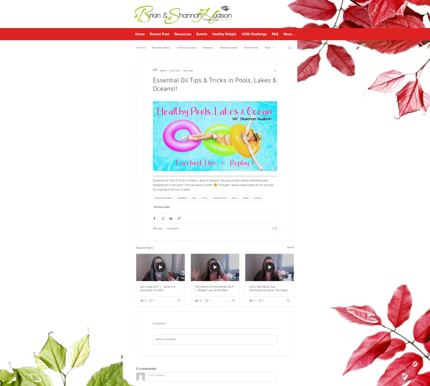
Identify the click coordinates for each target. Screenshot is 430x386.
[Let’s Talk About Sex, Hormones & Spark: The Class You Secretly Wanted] (269, 267)
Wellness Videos (229, 47)
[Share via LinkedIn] (171, 218)
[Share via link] (179, 218)
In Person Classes (186, 47)
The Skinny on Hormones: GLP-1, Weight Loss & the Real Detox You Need (215, 288)
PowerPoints (251, 47)
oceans (257, 198)
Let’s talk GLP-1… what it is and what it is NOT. (157, 288)
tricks (204, 198)
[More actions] (275, 71)
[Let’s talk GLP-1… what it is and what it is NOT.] (160, 267)
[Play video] (215, 136)
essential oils (219, 198)
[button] (183, 34)
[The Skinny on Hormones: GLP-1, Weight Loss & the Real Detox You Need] (215, 267)
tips (194, 198)
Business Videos (161, 47)
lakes (245, 198)
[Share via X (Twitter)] (162, 218)
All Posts (141, 47)
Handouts (208, 47)
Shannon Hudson (163, 198)
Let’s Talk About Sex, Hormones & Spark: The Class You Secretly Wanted (268, 288)
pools (234, 198)
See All (290, 247)
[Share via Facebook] (154, 218)
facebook (182, 198)
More (267, 47)
